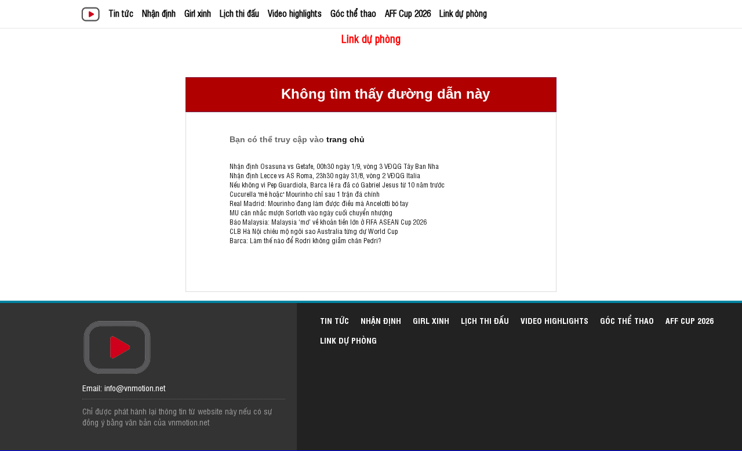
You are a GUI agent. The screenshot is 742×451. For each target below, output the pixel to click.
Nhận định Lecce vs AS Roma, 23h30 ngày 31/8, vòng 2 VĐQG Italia (325, 175)
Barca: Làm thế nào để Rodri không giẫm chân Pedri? (305, 240)
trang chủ (345, 139)
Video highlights (295, 13)
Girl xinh (197, 13)
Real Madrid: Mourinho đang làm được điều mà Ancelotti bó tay (319, 203)
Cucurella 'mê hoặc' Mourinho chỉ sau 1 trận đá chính (305, 194)
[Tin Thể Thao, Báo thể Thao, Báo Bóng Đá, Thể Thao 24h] (92, 15)
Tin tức (120, 13)
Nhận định (159, 13)
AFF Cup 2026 (408, 13)
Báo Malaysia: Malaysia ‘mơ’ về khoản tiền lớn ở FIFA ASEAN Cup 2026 (328, 221)
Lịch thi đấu (239, 13)
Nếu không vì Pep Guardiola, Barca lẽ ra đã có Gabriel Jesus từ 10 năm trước (337, 184)
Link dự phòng (463, 13)
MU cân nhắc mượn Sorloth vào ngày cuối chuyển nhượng (311, 212)
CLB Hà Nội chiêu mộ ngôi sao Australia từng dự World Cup (314, 231)
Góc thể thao (353, 13)
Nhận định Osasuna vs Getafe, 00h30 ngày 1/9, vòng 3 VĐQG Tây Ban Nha (334, 166)
